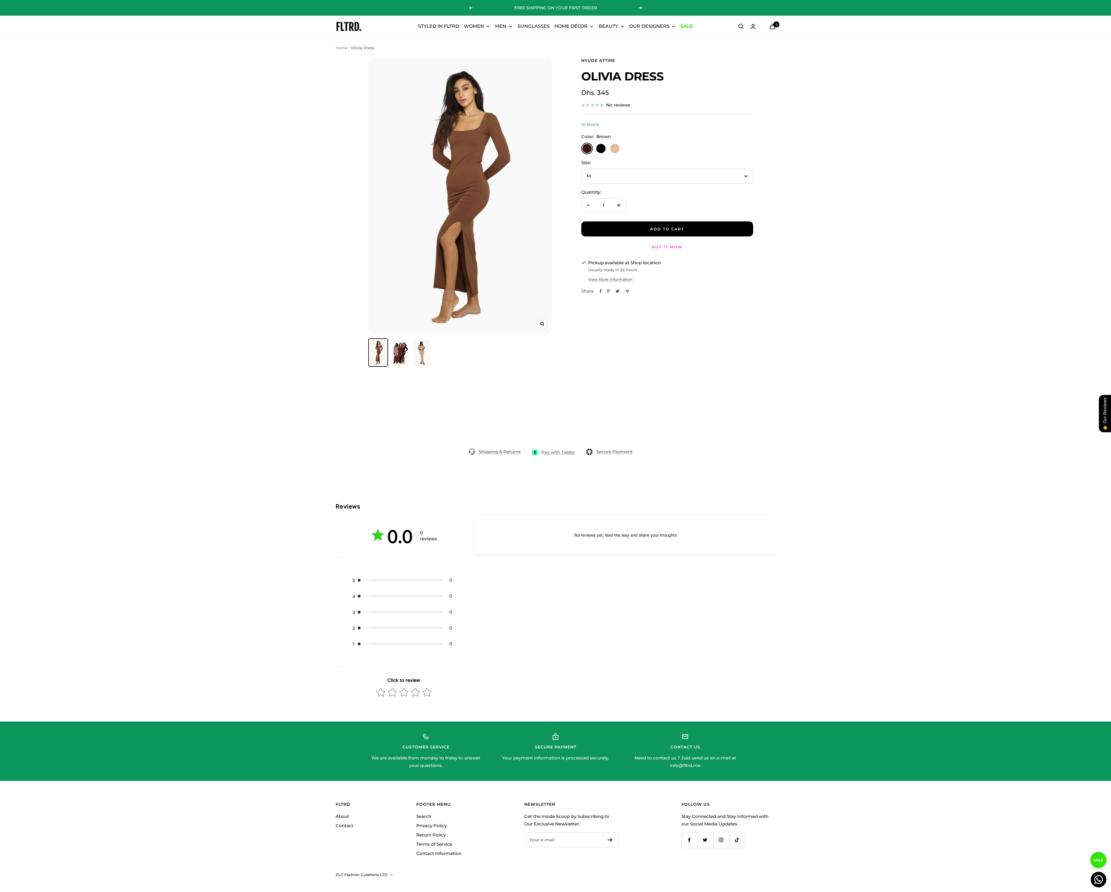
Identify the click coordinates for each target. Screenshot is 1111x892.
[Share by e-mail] (627, 291)
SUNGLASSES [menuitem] (534, 26)
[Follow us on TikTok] (737, 840)
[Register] (610, 840)
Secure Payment (614, 451)
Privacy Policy (431, 825)
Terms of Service (434, 844)
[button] (403, 580)
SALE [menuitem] (686, 26)
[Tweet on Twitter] (617, 291)
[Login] (753, 26)
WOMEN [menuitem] (474, 26)
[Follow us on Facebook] (689, 840)
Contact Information (438, 853)
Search (423, 816)
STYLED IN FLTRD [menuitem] (438, 26)
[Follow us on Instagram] (721, 840)
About (342, 816)
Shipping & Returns (500, 451)
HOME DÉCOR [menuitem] (571, 26)
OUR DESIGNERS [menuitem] (649, 26)
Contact (344, 825)
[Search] (741, 26)
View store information (610, 279)
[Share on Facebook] (600, 291)
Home (341, 47)
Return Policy (431, 835)
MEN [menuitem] (500, 26)
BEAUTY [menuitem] (608, 26)
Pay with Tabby (558, 452)
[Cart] (772, 26)
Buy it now (667, 247)
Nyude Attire (598, 60)
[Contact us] (1098, 879)
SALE (1098, 856)
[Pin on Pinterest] (608, 291)
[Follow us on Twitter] (705, 840)
